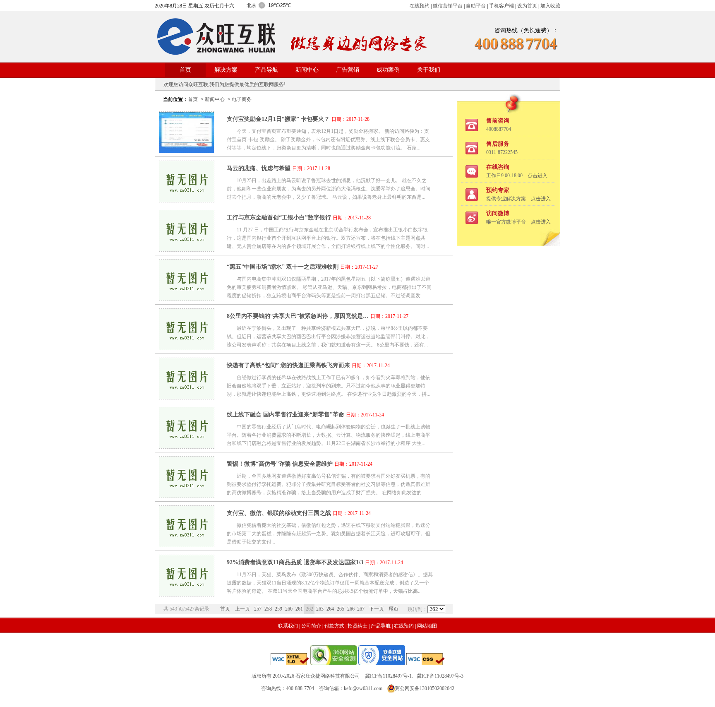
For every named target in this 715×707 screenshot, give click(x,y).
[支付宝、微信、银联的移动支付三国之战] (186, 544)
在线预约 (419, 6)
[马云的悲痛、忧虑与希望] (186, 200)
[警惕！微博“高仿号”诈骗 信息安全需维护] (186, 495)
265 (340, 609)
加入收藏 (550, 6)
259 (278, 609)
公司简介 (311, 626)
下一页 (376, 609)
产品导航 (266, 70)
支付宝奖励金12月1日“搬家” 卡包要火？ (278, 119)
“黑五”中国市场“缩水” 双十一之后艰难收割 (282, 267)
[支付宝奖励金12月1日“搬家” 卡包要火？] (186, 150)
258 (268, 609)
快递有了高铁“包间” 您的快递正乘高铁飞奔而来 (288, 365)
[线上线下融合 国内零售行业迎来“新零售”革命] (186, 446)
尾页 (393, 609)
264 (330, 609)
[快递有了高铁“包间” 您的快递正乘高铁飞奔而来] (186, 397)
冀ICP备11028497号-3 (440, 676)
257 (258, 609)
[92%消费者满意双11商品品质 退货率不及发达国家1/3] (186, 594)
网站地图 (427, 626)
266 (351, 609)
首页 (185, 70)
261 (299, 609)
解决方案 (226, 70)
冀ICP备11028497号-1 (388, 676)
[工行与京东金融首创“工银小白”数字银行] (186, 249)
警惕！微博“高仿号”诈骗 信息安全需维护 (280, 464)
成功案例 (388, 70)
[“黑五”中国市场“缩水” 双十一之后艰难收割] (186, 298)
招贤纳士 (357, 626)
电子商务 (242, 99)
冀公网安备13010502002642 (424, 688)
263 (320, 609)
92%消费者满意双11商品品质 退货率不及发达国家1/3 (295, 562)
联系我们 (288, 626)
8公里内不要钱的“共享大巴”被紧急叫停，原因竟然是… (298, 316)
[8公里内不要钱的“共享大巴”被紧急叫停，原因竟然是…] (186, 347)
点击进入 (537, 175)
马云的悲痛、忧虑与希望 (258, 168)
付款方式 (334, 626)
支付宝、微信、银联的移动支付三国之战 (279, 513)
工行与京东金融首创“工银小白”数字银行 (279, 217)
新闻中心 (307, 70)
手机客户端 (501, 6)
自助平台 (476, 6)
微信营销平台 (448, 6)
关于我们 (428, 70)
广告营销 (347, 70)
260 (289, 609)
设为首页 (527, 6)
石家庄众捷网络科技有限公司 (327, 676)
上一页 (242, 609)
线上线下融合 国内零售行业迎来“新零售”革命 (285, 414)
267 (361, 609)
